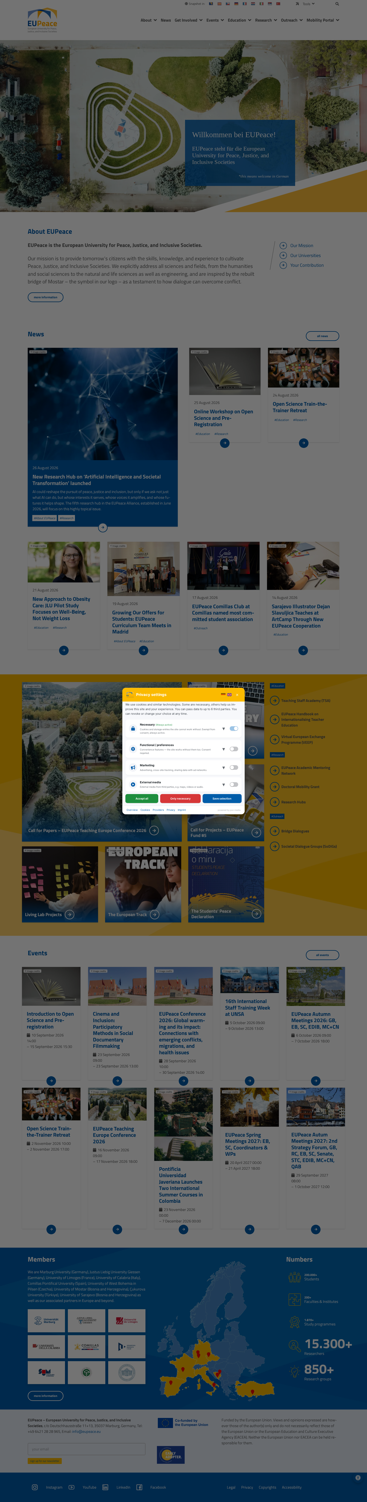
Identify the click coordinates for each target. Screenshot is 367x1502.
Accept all (142, 798)
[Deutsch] (223, 694)
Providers (158, 809)
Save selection (222, 798)
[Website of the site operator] (130, 695)
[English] (229, 694)
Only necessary (180, 798)
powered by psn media (229, 810)
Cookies (145, 809)
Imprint (182, 809)
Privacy (171, 809)
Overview (132, 809)
